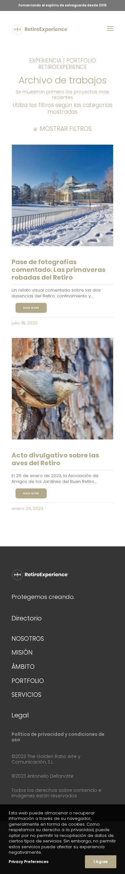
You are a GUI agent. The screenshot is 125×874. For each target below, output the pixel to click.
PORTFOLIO (28, 681)
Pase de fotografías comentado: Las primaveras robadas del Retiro (58, 269)
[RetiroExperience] (40, 30)
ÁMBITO (23, 666)
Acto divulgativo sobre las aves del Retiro (55, 459)
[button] (110, 28)
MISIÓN (22, 652)
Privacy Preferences (28, 861)
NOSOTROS (28, 638)
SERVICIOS (26, 694)
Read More (31, 308)
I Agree (101, 861)
